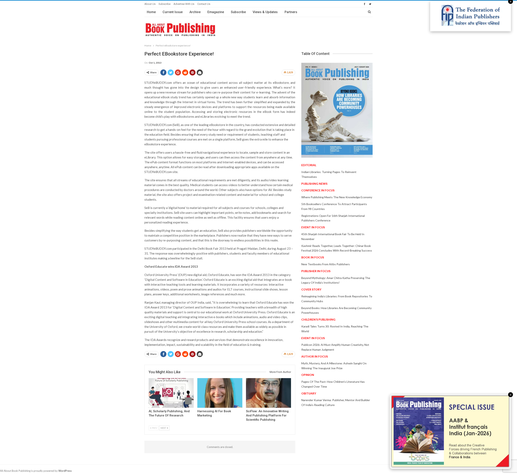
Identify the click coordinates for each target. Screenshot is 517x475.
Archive (195, 12)
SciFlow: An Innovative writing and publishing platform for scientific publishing (267, 415)
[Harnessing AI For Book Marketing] (219, 393)
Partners (291, 12)
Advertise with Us (183, 3)
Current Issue (173, 12)
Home (151, 12)
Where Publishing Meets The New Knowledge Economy (336, 197)
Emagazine (215, 12)
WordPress (65, 470)
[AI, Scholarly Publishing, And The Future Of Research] (171, 393)
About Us (150, 3)
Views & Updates (265, 12)
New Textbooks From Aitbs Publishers (325, 264)
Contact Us (203, 3)
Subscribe (164, 3)
